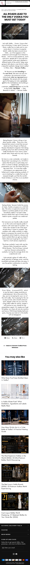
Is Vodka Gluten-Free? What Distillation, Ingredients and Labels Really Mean (13, 403)
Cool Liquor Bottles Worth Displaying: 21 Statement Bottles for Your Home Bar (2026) (14, 515)
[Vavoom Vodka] (15, 115)
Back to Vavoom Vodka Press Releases (16, 346)
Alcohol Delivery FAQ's (11, 525)
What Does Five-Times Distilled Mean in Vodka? (14, 379)
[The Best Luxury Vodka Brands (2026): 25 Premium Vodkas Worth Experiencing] (15, 473)
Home (2, 9)
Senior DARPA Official (20, 563)
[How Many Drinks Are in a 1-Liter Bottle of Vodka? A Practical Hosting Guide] (15, 417)
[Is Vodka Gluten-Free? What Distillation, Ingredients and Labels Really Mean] (15, 391)
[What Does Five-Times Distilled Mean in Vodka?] (15, 367)
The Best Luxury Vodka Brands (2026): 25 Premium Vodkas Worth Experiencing (14, 486)
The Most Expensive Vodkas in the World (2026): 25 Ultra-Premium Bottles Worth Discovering (13, 458)
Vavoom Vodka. (20, 68)
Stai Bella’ (17, 88)
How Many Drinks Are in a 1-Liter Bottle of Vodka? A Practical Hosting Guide (14, 429)
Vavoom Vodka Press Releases (10, 9)
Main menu (5, 534)
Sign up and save (8, 539)
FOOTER (4, 530)
